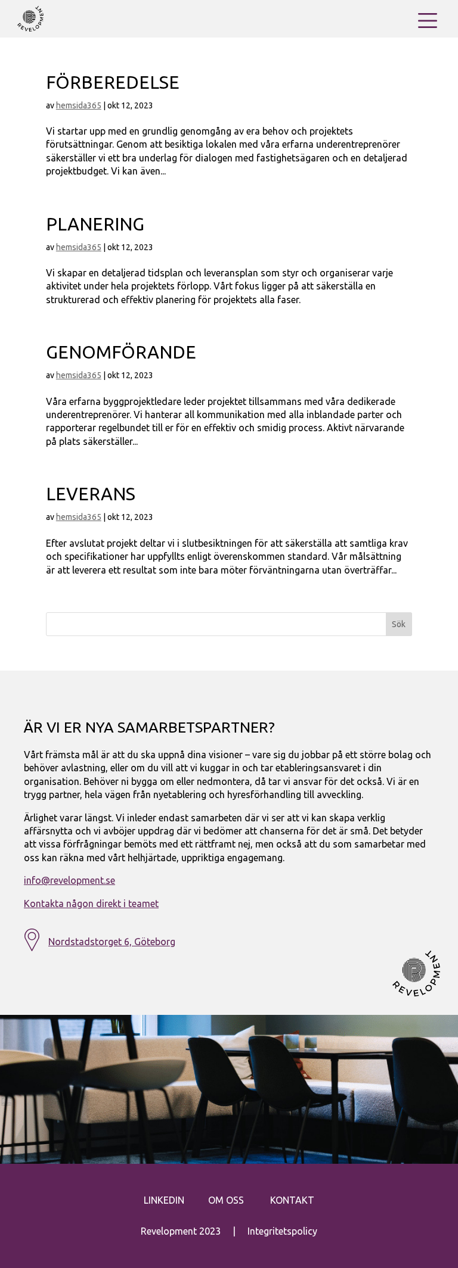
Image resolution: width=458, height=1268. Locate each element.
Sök (399, 624)
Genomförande (121, 352)
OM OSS (226, 1200)
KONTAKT (292, 1200)
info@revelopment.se (69, 880)
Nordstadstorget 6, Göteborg (111, 941)
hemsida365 (78, 105)
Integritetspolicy (282, 1231)
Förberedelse (113, 82)
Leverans (90, 494)
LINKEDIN (164, 1200)
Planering (95, 224)
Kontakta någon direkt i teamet (91, 903)
